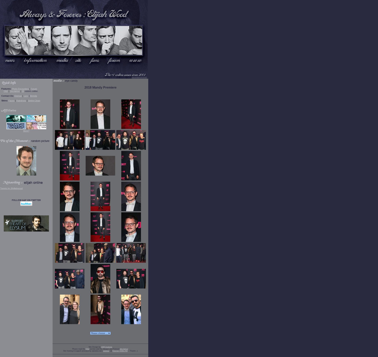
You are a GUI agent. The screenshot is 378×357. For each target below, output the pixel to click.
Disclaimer (15, 91)
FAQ (6, 91)
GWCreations (106, 347)
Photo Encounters (20, 89)
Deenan (18, 96)
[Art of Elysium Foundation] (26, 231)
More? (26, 131)
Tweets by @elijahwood (11, 188)
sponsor (106, 351)
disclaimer (124, 349)
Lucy (26, 96)
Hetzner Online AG (120, 351)
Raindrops (21, 100)
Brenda (33, 96)
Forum (34, 89)
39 (23, 91)
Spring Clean (34, 100)
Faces (11, 100)
